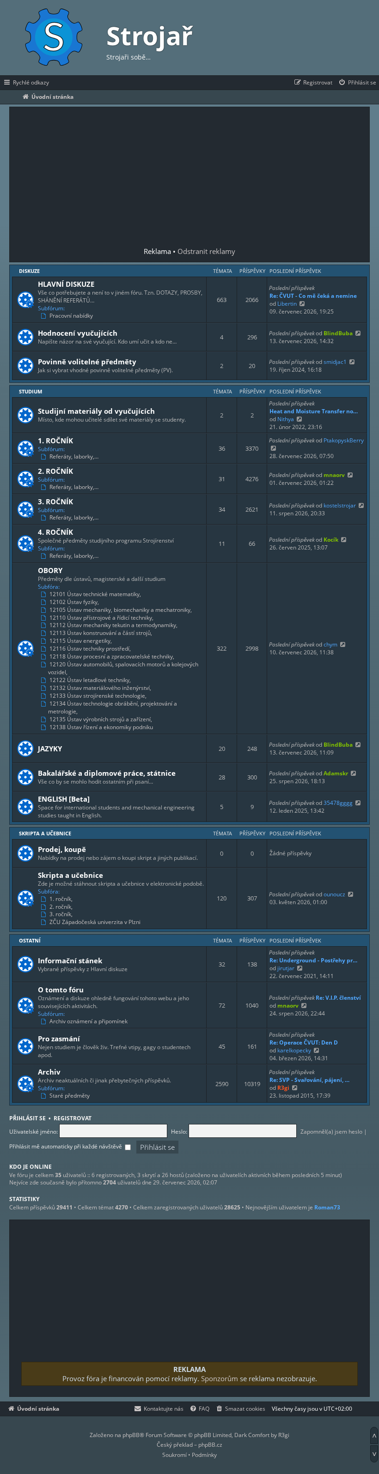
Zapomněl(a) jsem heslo (331, 1132)
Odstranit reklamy (206, 251)
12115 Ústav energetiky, (80, 641)
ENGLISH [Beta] (64, 798)
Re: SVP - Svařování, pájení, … (309, 1080)
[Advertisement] (189, 177)
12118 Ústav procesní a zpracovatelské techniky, (111, 656)
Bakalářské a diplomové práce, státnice (107, 773)
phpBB (131, 1435)
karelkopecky (294, 1050)
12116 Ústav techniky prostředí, (90, 648)
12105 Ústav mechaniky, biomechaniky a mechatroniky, (120, 610)
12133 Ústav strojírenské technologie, (98, 696)
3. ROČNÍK (55, 501)
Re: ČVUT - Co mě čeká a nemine (313, 296)
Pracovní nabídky (71, 316)
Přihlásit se (27, 1118)
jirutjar (285, 968)
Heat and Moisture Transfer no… (313, 411)
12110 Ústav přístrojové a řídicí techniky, (101, 618)
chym (330, 644)
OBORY (50, 570)
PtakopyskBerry (344, 440)
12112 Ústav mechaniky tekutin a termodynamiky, (113, 625)
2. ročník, (61, 907)
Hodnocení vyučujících (77, 333)
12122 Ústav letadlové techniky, (90, 680)
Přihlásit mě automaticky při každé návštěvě (66, 1146)
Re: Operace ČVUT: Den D (303, 1042)
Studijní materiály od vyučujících (96, 411)
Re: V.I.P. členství (338, 998)
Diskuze (29, 270)
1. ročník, (61, 899)
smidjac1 (335, 362)
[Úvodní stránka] (53, 37)
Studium (30, 391)
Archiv (49, 1071)
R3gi (283, 1088)
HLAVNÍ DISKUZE (66, 284)
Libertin (287, 304)
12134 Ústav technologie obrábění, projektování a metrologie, (112, 707)
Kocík (331, 540)
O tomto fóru (61, 989)
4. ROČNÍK (55, 532)
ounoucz (334, 894)
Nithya (285, 419)
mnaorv (334, 475)
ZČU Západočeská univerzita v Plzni (95, 922)
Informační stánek (70, 960)
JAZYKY (50, 748)
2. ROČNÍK (55, 471)
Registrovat (73, 1118)
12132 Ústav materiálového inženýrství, (100, 688)
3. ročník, (61, 914)
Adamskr (336, 773)
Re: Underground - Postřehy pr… (313, 960)
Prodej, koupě (62, 849)
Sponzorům (219, 1378)
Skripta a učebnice (45, 833)
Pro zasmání (59, 1038)
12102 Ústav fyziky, (74, 602)
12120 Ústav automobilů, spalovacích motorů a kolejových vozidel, (123, 668)
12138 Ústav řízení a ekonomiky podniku (101, 727)
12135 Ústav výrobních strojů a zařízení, (100, 719)
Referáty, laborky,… (73, 456)
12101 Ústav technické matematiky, (95, 594)
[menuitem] (357, 83)
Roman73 (327, 1207)
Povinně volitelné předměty (87, 361)
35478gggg (338, 803)
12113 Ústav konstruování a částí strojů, (100, 633)
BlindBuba (338, 333)
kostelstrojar (340, 505)
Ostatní (30, 940)
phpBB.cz (210, 1445)
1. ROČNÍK (55, 440)
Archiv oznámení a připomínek (88, 1021)
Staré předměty (69, 1095)
